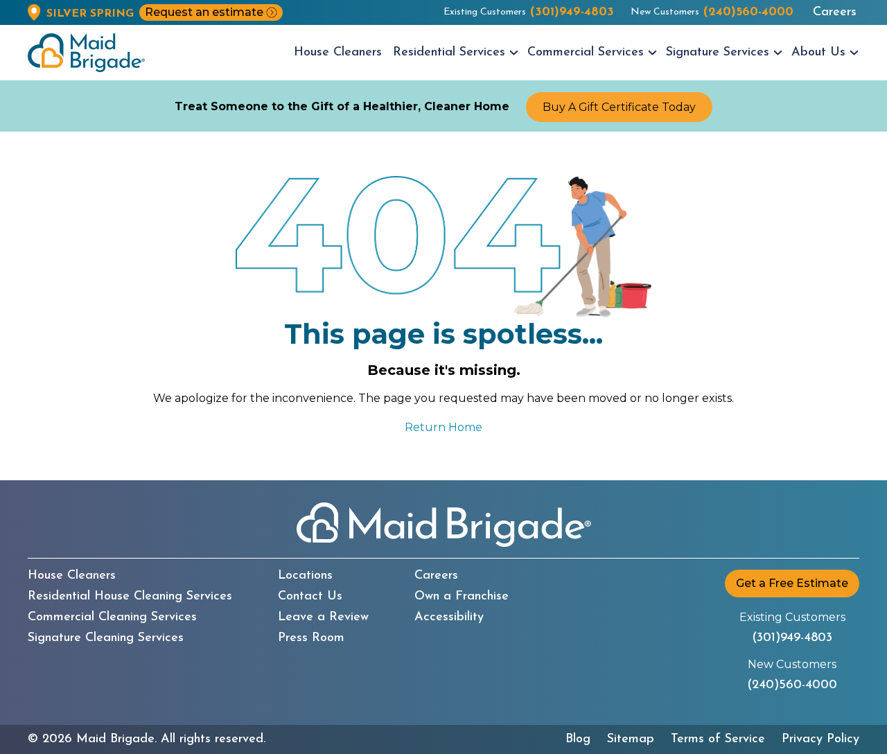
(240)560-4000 (792, 685)
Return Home (443, 427)
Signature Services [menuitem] (717, 52)
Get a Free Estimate (792, 583)
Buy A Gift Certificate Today (619, 107)
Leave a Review (323, 617)
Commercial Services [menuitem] (585, 52)
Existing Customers (529, 12)
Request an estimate (204, 12)
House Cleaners (72, 576)
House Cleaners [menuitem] (338, 52)
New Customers (712, 12)
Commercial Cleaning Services (112, 617)
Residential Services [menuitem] (449, 52)
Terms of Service (718, 739)
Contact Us (310, 596)
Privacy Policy (820, 739)
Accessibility (449, 617)
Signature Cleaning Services (106, 638)
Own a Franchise (461, 596)
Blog (577, 739)
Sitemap (630, 739)
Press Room (311, 638)
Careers (835, 12)
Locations (305, 576)
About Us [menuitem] (818, 52)
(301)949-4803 (792, 638)
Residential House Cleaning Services (130, 596)
